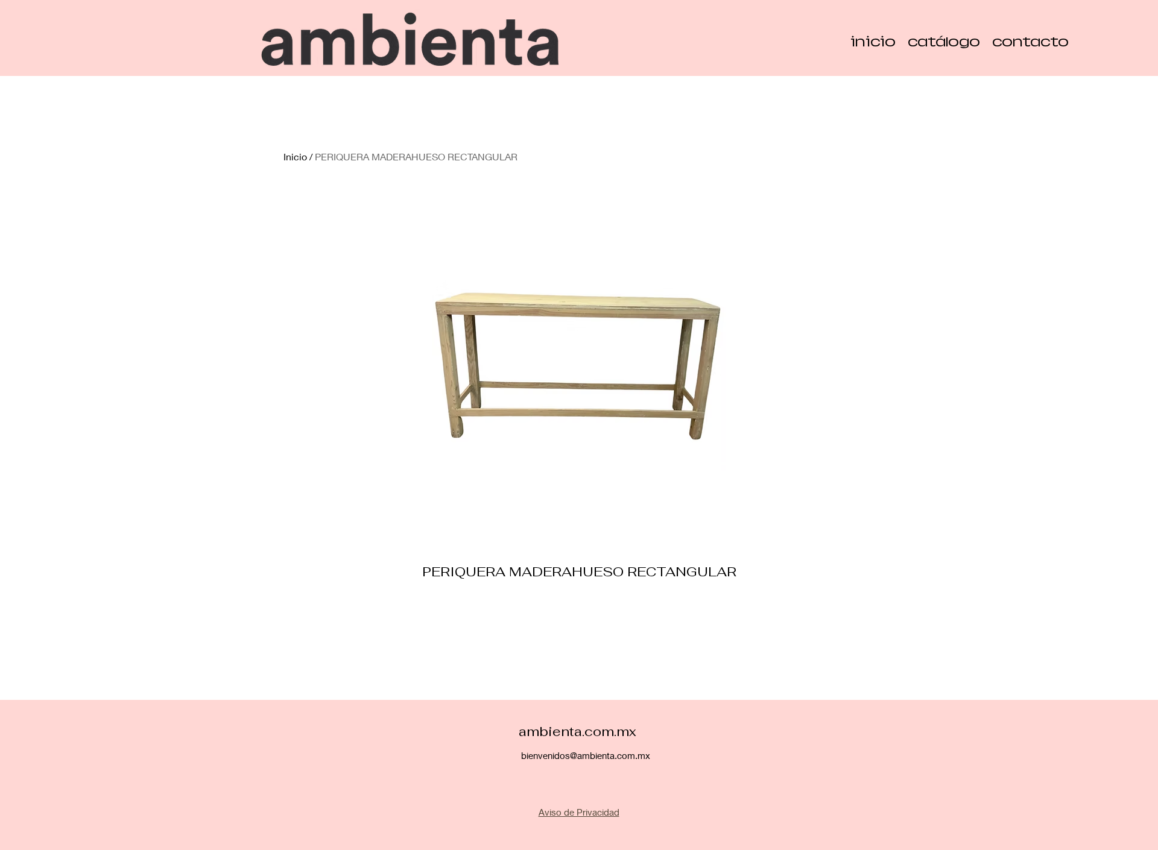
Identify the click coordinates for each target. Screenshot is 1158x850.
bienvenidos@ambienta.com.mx (585, 755)
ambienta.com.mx (577, 731)
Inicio (295, 156)
